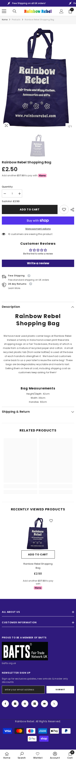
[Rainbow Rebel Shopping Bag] (38, 533)
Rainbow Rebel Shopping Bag (38, 565)
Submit (60, 689)
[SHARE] (71, 209)
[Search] (14, 11)
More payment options (38, 228)
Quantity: (7, 186)
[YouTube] (44, 703)
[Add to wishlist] (51, 520)
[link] (64, 209)
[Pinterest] (24, 703)
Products (16, 19)
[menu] (4, 11)
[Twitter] (54, 703)
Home (5, 19)
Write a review (38, 263)
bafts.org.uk (9, 663)
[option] (38, 78)
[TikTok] (34, 703)
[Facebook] (5, 703)
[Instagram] (15, 703)
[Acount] (61, 11)
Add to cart (30, 209)
